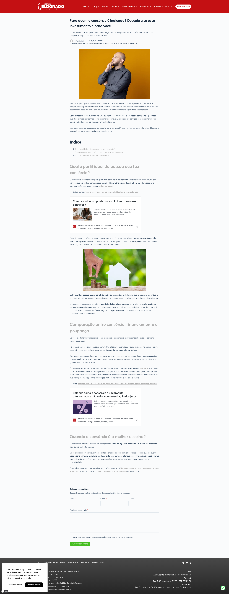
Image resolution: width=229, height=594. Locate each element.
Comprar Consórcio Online (104, 6)
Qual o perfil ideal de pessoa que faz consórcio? (95, 149)
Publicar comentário (80, 544)
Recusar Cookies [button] (15, 585)
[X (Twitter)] (190, 563)
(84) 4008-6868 (63, 587)
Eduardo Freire (57, 577)
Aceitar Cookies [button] (34, 585)
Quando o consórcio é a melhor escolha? (92, 155)
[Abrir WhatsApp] (223, 588)
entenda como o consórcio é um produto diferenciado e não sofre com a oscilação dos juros (117, 384)
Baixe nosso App (183, 6)
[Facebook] (187, 563)
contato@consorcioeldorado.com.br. (57, 590)
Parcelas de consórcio (108, 43)
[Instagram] (183, 563)
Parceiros (144, 6)
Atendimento (128, 6)
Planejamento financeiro (128, 43)
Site (132, 499)
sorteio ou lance (105, 186)
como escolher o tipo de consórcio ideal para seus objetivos (112, 192)
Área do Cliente (161, 6)
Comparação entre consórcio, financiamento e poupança (99, 152)
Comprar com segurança (80, 43)
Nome (72, 499)
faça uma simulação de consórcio (112, 471)
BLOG (86, 6)
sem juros (144, 368)
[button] (4, 591)
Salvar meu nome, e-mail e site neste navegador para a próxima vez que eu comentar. (103, 537)
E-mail (103, 499)
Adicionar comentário (79, 510)
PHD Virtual (56, 580)
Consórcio (94, 43)
